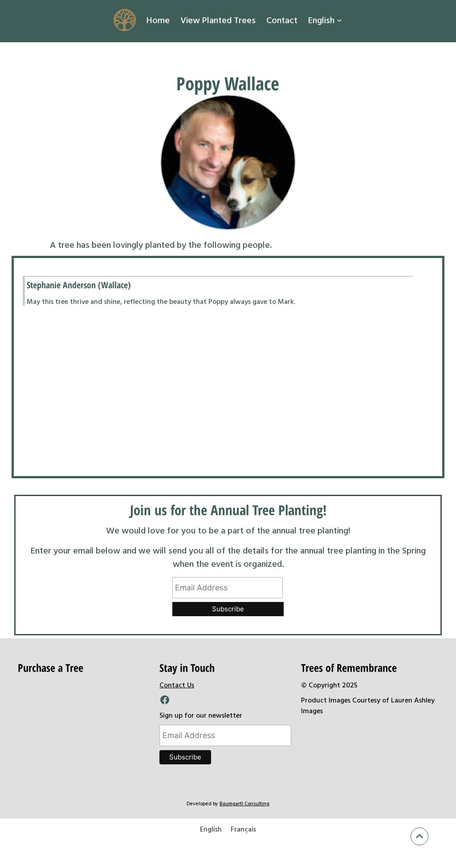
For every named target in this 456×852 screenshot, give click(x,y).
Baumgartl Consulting (244, 803)
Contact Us (176, 684)
